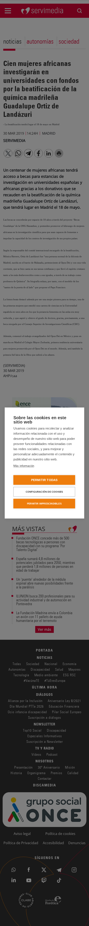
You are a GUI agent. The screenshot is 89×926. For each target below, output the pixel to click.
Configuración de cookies (44, 491)
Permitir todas (44, 480)
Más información (23, 466)
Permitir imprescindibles (44, 503)
